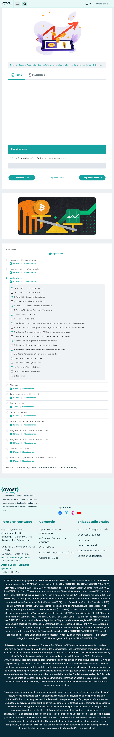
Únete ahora (102, 4)
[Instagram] (72, 513)
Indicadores (85, 65)
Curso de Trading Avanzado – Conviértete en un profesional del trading (44, 65)
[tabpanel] (57, 110)
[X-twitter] (66, 513)
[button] (17, 4)
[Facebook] (60, 513)
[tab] (16, 75)
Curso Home (11, 249)
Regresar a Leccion (57, 178)
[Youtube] (79, 513)
